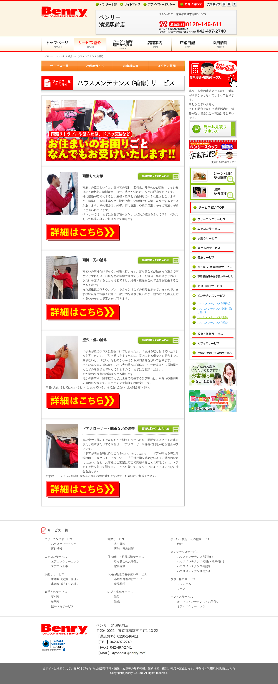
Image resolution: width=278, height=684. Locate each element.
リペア (181, 588)
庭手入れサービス (62, 606)
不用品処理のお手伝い (128, 579)
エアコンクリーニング (65, 561)
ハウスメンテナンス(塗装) (212, 322)
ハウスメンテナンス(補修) (212, 317)
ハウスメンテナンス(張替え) (213, 303)
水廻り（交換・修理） (65, 579)
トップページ (48, 56)
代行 (180, 544)
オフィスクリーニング (191, 606)
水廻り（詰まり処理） (65, 583)
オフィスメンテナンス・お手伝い (198, 601)
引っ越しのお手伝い (126, 561)
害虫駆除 (119, 544)
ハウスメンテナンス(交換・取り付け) (200, 561)
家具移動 (119, 566)
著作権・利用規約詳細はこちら (215, 668)
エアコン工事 (59, 566)
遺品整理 (119, 583)
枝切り (55, 601)
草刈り (55, 596)
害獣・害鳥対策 (124, 548)
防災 (117, 596)
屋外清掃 (56, 548)
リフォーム (184, 583)
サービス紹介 (65, 56)
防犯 (117, 601)
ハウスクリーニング (63, 544)
